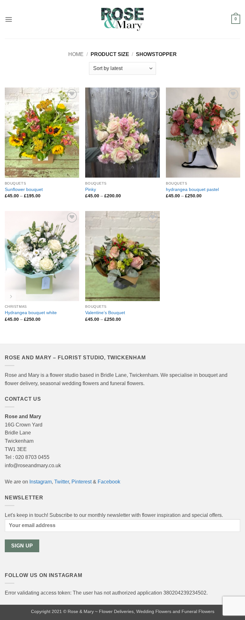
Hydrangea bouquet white (31, 312)
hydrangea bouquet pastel (192, 189)
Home (76, 54)
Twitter (61, 481)
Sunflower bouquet (24, 189)
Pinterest (81, 481)
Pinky (90, 189)
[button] (8, 19)
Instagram (40, 481)
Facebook (109, 481)
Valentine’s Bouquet (105, 312)
